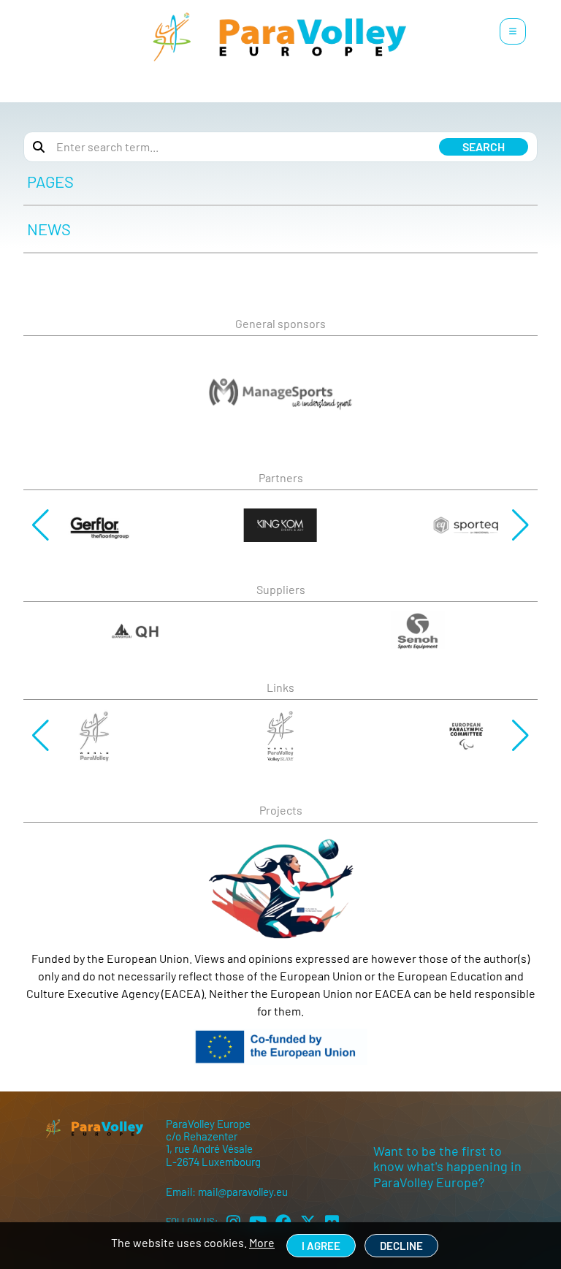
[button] (40, 525)
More (262, 1242)
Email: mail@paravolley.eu (227, 1191)
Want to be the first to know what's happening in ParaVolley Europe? (447, 1166)
